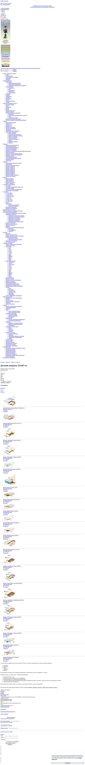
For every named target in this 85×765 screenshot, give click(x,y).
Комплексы (11, 114)
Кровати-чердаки (10, 159)
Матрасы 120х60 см (10, 166)
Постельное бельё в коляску (14, 134)
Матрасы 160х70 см (10, 170)
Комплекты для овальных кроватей (16, 216)
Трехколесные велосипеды (14, 83)
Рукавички (10, 330)
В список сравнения (5, 721)
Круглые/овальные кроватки (12, 147)
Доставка (3, 691)
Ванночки (8, 233)
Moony (10, 259)
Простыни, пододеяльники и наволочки (15, 227)
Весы (9, 288)
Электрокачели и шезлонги (9, 209)
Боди (7, 309)
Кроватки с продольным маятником (14, 154)
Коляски (5, 121)
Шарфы (10, 338)
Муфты (10, 140)
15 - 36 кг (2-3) (9, 201)
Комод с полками (10, 183)
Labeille (44, 687)
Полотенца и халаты (13, 238)
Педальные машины (10, 101)
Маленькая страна (6, 705)
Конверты (8, 308)
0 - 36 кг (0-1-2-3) (10, 196)
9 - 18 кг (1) (8, 197)
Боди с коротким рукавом (14, 312)
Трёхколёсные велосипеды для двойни (17, 85)
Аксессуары (8, 160)
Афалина (40, 687)
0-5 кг (9, 247)
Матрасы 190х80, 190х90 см (12, 175)
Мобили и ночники (10, 281)
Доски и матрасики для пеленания (13, 244)
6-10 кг (10, 266)
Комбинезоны (9, 318)
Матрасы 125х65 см (10, 167)
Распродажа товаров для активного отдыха (15, 348)
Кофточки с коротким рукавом (15, 324)
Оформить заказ (4, 728)
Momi (9, 258)
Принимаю (67, 763)
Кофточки (8, 321)
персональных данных (10, 742)
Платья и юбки (9, 340)
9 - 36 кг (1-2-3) (9, 200)
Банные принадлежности (11, 237)
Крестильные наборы (11, 344)
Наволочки (11, 228)
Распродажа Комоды (10, 352)
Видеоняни (11, 289)
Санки (7, 74)
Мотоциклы (11, 91)
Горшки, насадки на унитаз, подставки (14, 235)
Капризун (51, 687)
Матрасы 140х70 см (10, 169)
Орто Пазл (8, 302)
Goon (9, 253)
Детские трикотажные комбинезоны (16, 319)
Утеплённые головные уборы (15, 337)
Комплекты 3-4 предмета (14, 218)
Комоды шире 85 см (10, 182)
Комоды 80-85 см (10, 181)
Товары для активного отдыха (10, 103)
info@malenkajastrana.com (6, 699)
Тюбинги (8, 79)
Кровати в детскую (10, 303)
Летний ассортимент (13, 333)
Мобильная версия (5, 706)
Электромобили (9, 86)
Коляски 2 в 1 (9, 124)
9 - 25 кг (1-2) (9, 198)
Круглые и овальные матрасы (12, 165)
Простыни (10, 231)
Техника (8, 287)
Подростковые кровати (11, 146)
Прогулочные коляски (11, 122)
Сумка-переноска (10, 277)
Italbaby (30, 687)
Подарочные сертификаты (9, 357)
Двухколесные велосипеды (14, 84)
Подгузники (8, 246)
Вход (8, 9)
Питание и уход (12, 292)
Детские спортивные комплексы (13, 113)
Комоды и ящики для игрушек (13, 301)
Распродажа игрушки (11, 349)
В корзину (5, 411)
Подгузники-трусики (10, 261)
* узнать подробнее (5, 8)
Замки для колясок (12, 138)
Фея (47, 687)
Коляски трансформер (11, 128)
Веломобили (9, 98)
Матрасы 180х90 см (10, 173)
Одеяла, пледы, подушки (11, 224)
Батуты (7, 108)
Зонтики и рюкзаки (10, 342)
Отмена (2, 734)
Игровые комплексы (10, 110)
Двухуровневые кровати (11, 157)
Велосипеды (8, 81)
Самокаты (8, 93)
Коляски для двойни (10, 127)
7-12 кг (10, 268)
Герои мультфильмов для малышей (14, 295)
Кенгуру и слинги (10, 278)
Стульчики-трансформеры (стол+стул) (14, 187)
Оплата (2, 692)
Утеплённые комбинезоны (14, 320)
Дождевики (8, 129)
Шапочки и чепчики (10, 332)
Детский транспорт (7, 80)
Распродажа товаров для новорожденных (15, 355)
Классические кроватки (11, 150)
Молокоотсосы (11, 290)
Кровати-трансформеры (11, 148)
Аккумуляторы (11, 92)
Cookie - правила (4, 714)
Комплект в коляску (10, 225)
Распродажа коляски (10, 350)
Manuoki (10, 256)
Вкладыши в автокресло (14, 204)
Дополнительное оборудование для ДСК (17, 115)
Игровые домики (10, 111)
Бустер (7, 202)
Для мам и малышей (7, 243)
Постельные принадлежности (10, 212)
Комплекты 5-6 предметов (14, 219)
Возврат (2, 693)
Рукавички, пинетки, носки (12, 326)
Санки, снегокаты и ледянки (9, 73)
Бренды (2, 380)
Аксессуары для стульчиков (12, 190)
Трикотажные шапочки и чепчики (16, 336)
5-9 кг (9, 265)
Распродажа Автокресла (11, 354)
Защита (7, 99)
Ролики (7, 102)
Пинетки (10, 329)
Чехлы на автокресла (13, 206)
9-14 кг (10, 251)
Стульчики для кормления (9, 184)
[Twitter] (1, 11)
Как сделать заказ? (5, 694)
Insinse (9, 255)
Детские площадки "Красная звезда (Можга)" (16, 120)
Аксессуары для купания (11, 240)
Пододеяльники (12, 229)
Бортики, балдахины (10, 222)
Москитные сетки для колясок (13, 130)
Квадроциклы (11, 90)
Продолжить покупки (15, 721)
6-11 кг (10, 250)
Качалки (8, 299)
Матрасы (5, 161)
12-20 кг (10, 252)
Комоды (5, 177)
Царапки (10, 331)
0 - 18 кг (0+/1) (9, 194)
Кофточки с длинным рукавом (15, 323)
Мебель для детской (7, 296)
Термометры (11, 294)
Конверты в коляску (13, 141)
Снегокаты (8, 78)
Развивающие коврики (11, 282)
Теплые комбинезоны (11, 307)
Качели (7, 109)
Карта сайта (3, 709)
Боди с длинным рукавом (14, 311)
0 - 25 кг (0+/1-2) (9, 195)
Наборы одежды (9, 339)
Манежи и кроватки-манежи (12, 145)
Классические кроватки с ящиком (13, 158)
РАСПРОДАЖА (6, 346)
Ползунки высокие (12, 314)
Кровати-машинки (10, 152)
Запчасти (10, 142)
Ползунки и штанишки (11, 313)
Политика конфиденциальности (8, 711)
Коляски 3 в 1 (9, 126)
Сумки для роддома (10, 245)
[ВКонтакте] (3, 11)
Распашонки (11, 325)
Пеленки (8, 226)
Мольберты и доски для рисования (14, 298)
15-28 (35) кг (11, 264)
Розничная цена (4, 370)
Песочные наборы (10, 104)
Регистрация (3, 9)
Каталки (8, 95)
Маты (9, 116)
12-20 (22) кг (11, 262)
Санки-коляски (9, 76)
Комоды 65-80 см (10, 179)
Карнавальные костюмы (11, 343)
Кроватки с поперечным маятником (14, 153)
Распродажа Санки (10, 356)
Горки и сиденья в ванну (11, 234)
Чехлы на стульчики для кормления (14, 189)
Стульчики (8, 185)
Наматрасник (9, 164)
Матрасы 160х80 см (10, 171)
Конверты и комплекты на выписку (14, 306)
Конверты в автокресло (11, 207)
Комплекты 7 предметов (14, 220)
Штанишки (11, 317)
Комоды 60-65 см (10, 178)
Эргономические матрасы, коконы (13, 163)
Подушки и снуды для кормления (13, 280)
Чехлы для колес (12, 133)
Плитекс (55, 687)
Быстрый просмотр (7, 409)
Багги (9, 89)
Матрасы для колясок (10, 176)
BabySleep (35, 687)
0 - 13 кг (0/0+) (9, 192)
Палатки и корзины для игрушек (13, 118)
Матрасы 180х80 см (10, 172)
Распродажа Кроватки (11, 351)
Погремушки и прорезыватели (13, 284)
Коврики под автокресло (11, 208)
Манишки (10, 335)
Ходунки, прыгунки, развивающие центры (13, 210)
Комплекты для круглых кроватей (16, 215)
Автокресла (5, 191)
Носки (9, 327)
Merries (10, 257)
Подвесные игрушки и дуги (12, 283)
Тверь (7, 19)
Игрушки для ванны (10, 241)
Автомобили (11, 87)
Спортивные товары (13, 117)
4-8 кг (9, 249)
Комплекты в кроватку (11, 214)
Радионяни (10, 293)
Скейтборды (8, 96)
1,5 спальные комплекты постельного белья (16, 213)
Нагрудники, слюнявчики (12, 345)
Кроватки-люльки (10, 155)
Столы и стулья (9, 300)
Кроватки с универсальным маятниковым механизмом (18, 151)
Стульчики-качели (10, 188)
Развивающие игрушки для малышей (14, 286)
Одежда (5, 305)
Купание (5, 232)
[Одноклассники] (4, 11)
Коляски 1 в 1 (9, 123)
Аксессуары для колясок (11, 132)
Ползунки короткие (12, 315)
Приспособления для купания (15, 239)
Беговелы (8, 97)
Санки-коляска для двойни (12, 77)
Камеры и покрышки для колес (15, 135)
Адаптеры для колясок (13, 139)
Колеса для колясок (12, 136)
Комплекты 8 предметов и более (15, 221)
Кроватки (5, 144)
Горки (7, 105)
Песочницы (8, 107)
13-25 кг (10, 263)
